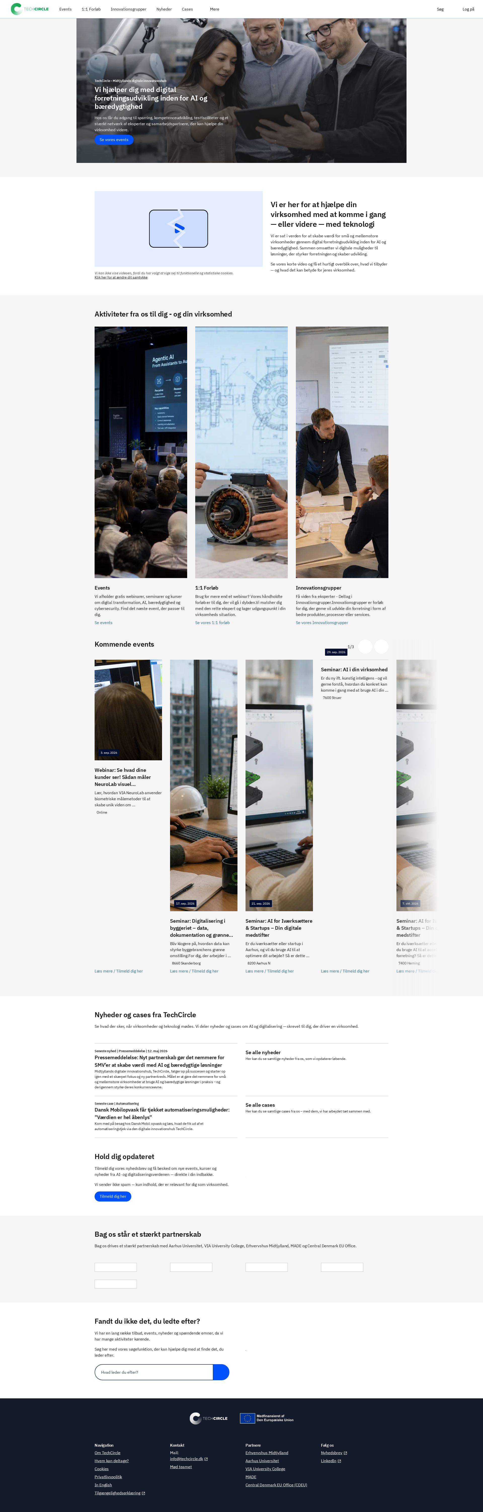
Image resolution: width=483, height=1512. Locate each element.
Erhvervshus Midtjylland (267, 1452)
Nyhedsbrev (331, 1452)
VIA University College (265, 1468)
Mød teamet (181, 1466)
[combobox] (154, 1372)
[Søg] (221, 1372)
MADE (251, 1476)
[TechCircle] (30, 9)
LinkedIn (328, 1460)
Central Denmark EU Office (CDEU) (276, 1484)
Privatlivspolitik (108, 1476)
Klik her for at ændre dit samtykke (121, 277)
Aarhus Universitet (262, 1460)
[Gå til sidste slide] (365, 647)
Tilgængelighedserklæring (117, 1492)
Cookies (102, 1468)
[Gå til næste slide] (381, 647)
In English (103, 1484)
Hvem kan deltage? (112, 1460)
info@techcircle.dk (186, 1458)
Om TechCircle (107, 1452)
